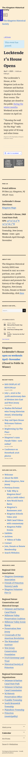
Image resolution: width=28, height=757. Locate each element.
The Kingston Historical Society (10, 751)
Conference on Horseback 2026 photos (12, 452)
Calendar (6, 733)
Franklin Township (13, 700)
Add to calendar (13, 153)
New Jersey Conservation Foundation (11, 651)
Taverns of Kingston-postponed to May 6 (19, 162)
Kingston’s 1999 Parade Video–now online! (13, 440)
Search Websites (12, 553)
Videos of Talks (14, 540)
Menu (5, 15)
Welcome (9, 475)
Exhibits (8, 533)
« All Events (7, 37)
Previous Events (12, 488)
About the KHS (11, 478)
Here (22, 293)
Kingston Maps (9, 208)
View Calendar (5, 339)
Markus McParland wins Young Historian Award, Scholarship (14, 411)
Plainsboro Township (14, 710)
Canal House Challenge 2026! (15, 329)
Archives (9, 536)
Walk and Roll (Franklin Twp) (14, 325)
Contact (8, 543)
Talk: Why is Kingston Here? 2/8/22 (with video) (16, 494)
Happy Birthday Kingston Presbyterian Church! (8, 163)
